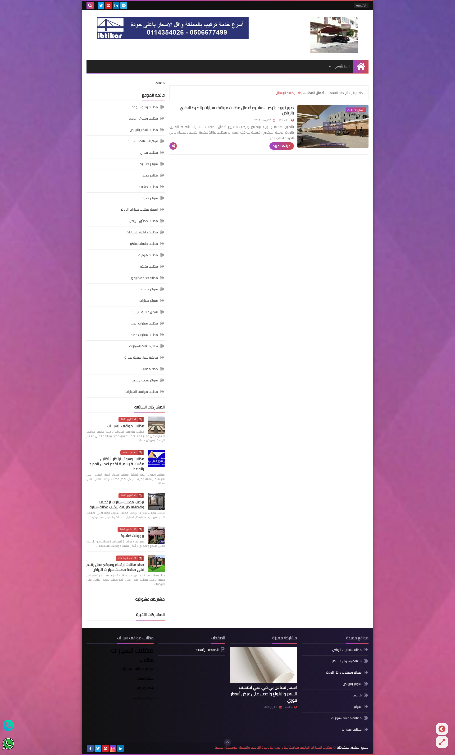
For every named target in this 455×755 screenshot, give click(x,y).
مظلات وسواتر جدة (145, 107)
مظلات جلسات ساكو (144, 244)
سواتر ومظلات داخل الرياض (343, 672)
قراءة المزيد (281, 146)
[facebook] (90, 748)
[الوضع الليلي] (442, 729)
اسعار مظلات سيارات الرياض (139, 209)
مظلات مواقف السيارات (141, 392)
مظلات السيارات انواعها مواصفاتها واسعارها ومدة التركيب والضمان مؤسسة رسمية (273, 747)
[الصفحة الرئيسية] (361, 66)
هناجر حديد (150, 175)
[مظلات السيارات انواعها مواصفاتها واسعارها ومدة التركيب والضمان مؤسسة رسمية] (334, 35)
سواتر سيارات (148, 300)
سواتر (358, 707)
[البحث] (90, 5)
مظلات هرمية (148, 255)
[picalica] (128, 748)
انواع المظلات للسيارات (142, 141)
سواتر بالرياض (352, 684)
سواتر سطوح (149, 289)
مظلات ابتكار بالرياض (144, 130)
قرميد (357, 695)
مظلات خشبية (148, 187)
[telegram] (123, 5)
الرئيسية (361, 5)
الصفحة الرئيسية (207, 650)
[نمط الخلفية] (442, 742)
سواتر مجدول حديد (145, 380)
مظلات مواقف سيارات (346, 718)
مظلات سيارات (352, 729)
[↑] (227, 742)
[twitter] (101, 5)
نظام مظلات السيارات (143, 346)
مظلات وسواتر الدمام (143, 118)
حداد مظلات (149, 369)
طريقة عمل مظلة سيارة (141, 357)
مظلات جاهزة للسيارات (142, 232)
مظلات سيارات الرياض (347, 650)
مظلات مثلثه (149, 266)
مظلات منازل (149, 152)
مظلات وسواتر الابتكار (347, 661)
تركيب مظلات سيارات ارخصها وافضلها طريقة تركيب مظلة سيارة (117, 504)
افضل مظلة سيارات (144, 312)
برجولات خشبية (132, 535)
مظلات (160, 83)
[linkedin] (116, 5)
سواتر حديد (150, 198)
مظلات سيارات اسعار (143, 323)
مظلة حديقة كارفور (144, 278)
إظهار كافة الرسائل (289, 93)
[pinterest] (108, 5)
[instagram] (113, 748)
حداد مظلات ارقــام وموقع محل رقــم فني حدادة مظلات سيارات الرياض (115, 567)
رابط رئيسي (342, 66)
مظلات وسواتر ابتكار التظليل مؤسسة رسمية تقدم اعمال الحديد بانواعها (116, 463)
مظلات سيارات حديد (144, 335)
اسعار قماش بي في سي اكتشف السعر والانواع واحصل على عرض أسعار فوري (264, 693)
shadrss (288, 707)
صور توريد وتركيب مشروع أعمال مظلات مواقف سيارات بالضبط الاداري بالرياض (237, 110)
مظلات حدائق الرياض (143, 221)
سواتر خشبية (149, 164)
